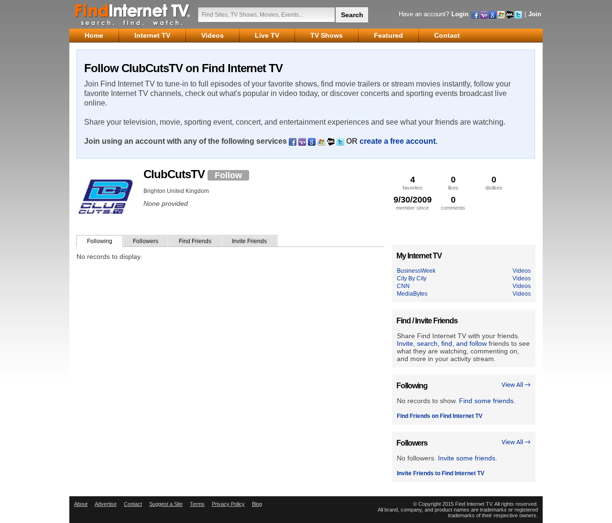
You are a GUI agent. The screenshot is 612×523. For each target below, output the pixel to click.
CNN (403, 286)
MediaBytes (412, 293)
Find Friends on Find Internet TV (439, 416)
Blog (257, 504)
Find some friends (486, 401)
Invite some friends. (467, 458)
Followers (145, 241)
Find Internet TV (133, 14)
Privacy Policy (228, 504)
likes (453, 183)
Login (460, 14)
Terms (197, 504)
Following (99, 241)
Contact (133, 504)
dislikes (494, 183)
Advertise (106, 504)
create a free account (398, 141)
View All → (516, 385)
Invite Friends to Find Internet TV (440, 473)
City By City (411, 278)
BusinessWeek (416, 270)
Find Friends (195, 241)
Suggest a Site (166, 504)
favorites (413, 183)
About (80, 504)
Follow (228, 175)
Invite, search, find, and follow (442, 343)
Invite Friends (249, 241)
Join (534, 14)
